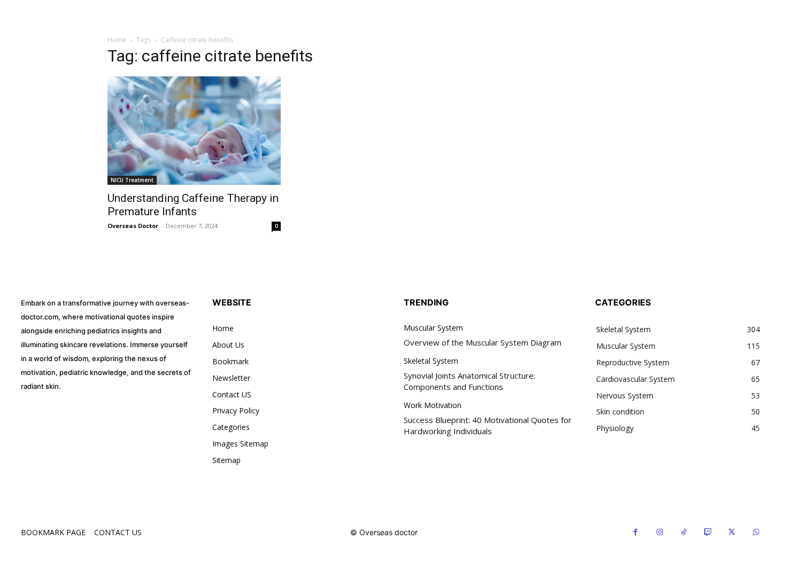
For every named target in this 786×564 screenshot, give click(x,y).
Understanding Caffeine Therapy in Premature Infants (193, 205)
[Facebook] (635, 532)
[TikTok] (683, 532)
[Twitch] (707, 532)
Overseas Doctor (132, 226)
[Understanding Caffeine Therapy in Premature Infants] (194, 130)
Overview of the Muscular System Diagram (482, 342)
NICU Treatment (132, 180)
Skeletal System (431, 361)
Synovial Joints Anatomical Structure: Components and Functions (469, 381)
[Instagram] (659, 532)
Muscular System (433, 328)
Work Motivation (432, 405)
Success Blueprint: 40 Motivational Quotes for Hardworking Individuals (488, 425)
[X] (731, 532)
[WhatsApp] (755, 532)
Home (116, 39)
